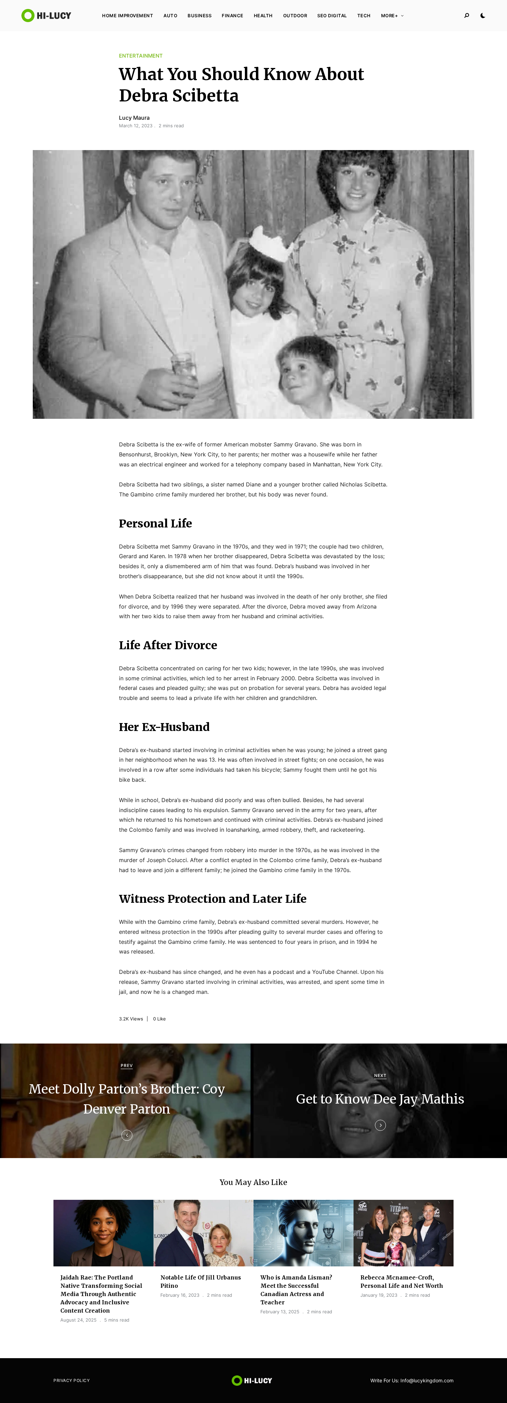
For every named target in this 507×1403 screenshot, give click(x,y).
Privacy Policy (71, 1380)
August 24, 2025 (78, 1320)
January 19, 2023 (378, 1295)
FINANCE (232, 15)
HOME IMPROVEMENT (127, 15)
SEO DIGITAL (332, 15)
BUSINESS (199, 15)
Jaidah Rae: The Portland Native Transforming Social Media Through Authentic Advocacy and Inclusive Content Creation (101, 1294)
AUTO (170, 15)
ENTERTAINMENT (141, 55)
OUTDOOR (295, 15)
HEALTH (263, 15)
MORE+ (389, 15)
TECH (364, 15)
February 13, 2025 (279, 1311)
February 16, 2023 (179, 1295)
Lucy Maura (134, 117)
